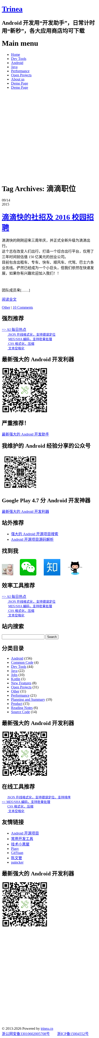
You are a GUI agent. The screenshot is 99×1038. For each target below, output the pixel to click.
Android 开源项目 (25, 833)
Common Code (22, 662)
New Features (21, 683)
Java (14, 67)
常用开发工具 (22, 839)
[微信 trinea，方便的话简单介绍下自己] (28, 574)
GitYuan (17, 853)
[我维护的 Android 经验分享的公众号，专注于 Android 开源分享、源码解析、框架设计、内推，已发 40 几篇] (20, 489)
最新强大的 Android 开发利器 (25, 512)
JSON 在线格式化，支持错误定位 (31, 334)
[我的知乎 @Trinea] (52, 574)
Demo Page (19, 83)
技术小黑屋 (20, 844)
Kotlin (15, 679)
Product (16, 704)
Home (15, 54)
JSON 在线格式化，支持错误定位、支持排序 (39, 797)
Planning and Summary (28, 699)
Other (6, 307)
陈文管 (16, 858)
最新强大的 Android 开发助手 (25, 434)
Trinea (12, 9)
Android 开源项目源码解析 (32, 539)
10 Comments (23, 307)
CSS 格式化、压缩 (20, 343)
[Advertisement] (49, 135)
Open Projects (21, 75)
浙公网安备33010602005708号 (26, 1034)
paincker (17, 862)
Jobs (14, 675)
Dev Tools (18, 59)
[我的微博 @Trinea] (7, 574)
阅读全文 (9, 299)
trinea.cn (47, 1028)
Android (17, 63)
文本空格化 (15, 348)
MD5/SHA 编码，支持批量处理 (30, 339)
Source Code (20, 712)
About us (17, 79)
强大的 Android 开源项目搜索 (34, 534)
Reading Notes (22, 708)
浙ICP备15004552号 (73, 1034)
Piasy (15, 849)
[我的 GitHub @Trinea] (75, 574)
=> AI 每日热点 (14, 330)
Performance (20, 71)
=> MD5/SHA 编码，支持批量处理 (26, 802)
